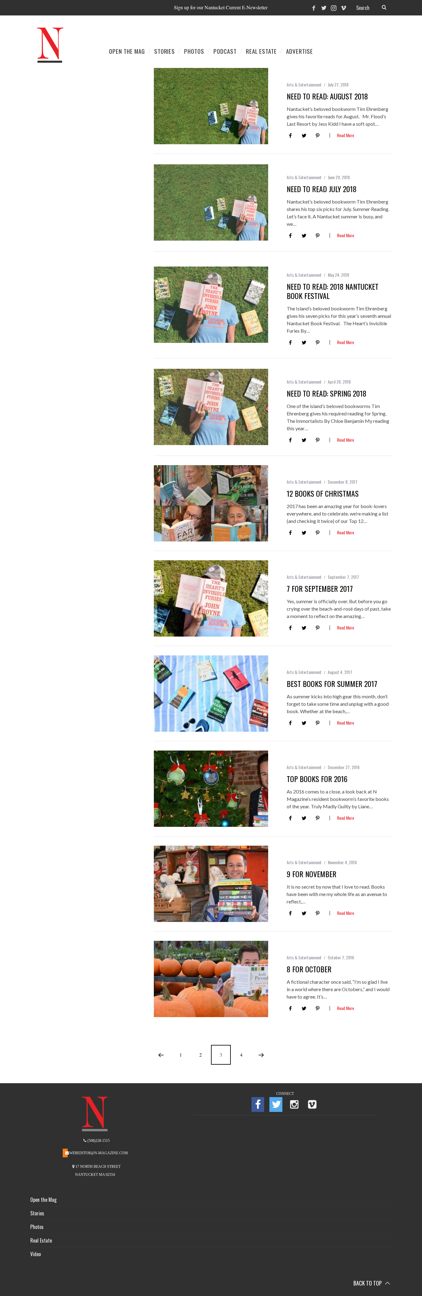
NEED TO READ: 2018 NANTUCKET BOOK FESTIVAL (332, 291)
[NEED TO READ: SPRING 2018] (211, 407)
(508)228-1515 (98, 1140)
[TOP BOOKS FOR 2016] (211, 789)
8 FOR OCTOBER (309, 968)
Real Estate (41, 1240)
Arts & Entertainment (304, 84)
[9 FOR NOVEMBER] (211, 884)
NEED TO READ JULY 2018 (322, 188)
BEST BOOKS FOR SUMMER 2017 (332, 683)
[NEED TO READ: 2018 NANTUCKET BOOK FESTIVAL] (211, 305)
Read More (345, 135)
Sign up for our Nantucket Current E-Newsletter (221, 7)
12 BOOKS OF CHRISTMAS (323, 493)
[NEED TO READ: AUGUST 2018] (211, 106)
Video (35, 1254)
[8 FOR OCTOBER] (211, 979)
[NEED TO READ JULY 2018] (211, 202)
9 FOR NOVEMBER (311, 873)
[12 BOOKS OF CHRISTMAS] (211, 503)
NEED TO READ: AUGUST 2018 (327, 96)
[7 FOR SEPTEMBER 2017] (211, 598)
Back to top (368, 1283)
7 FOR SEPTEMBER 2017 (320, 588)
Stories (37, 1213)
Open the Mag (43, 1199)
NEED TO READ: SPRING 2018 (326, 393)
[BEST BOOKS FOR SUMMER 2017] (211, 693)
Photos (37, 1227)
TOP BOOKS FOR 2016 (317, 778)
